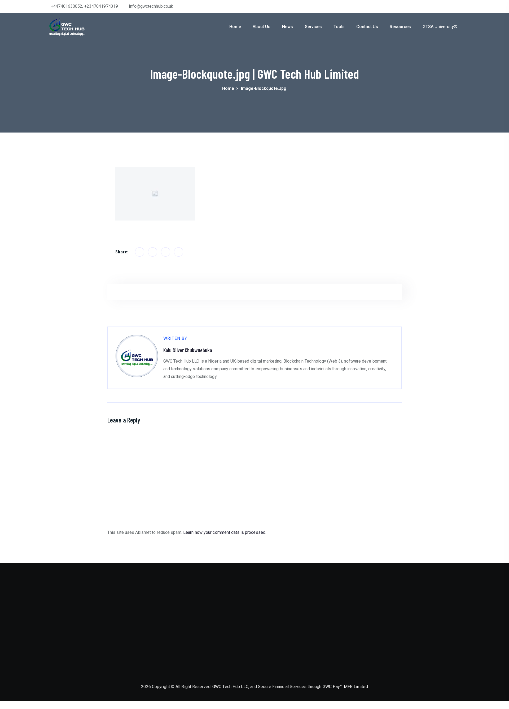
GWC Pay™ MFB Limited (345, 686)
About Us (261, 26)
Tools (339, 26)
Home (235, 26)
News (287, 26)
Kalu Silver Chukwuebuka (187, 350)
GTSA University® (440, 26)
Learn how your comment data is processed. (224, 532)
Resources (400, 26)
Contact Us (367, 26)
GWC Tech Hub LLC (230, 686)
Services (313, 26)
